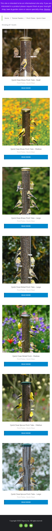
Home (7, 18)
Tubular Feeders (17, 18)
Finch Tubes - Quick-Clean (26, 83)
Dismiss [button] (47, 9)
